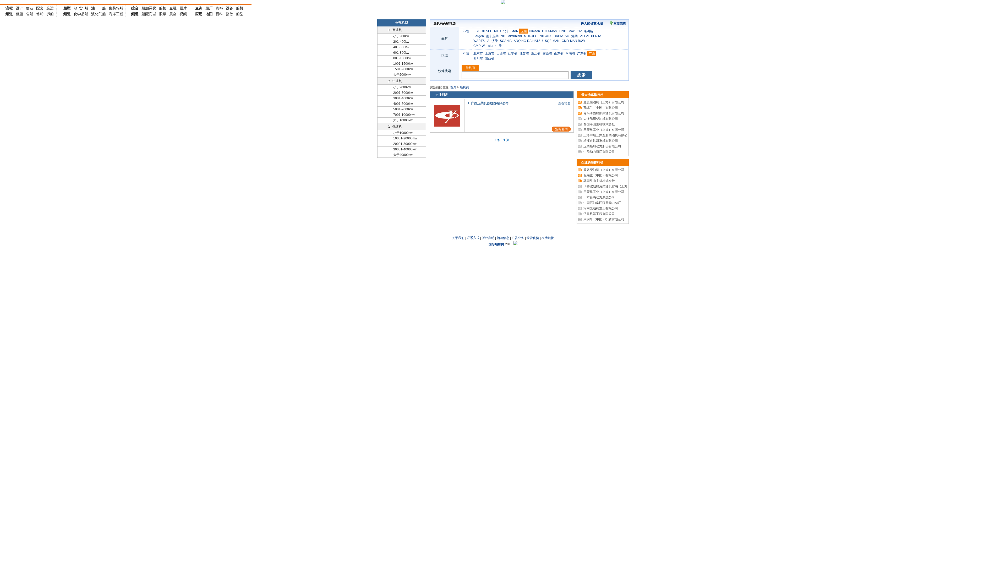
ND (503, 36)
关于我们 (458, 238)
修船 (39, 14)
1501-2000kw (403, 69)
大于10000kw (403, 120)
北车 (506, 31)
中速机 (397, 81)
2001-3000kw (403, 93)
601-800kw (401, 53)
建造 (29, 8)
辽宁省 (512, 53)
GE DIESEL (483, 31)
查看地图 (564, 103)
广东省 (582, 53)
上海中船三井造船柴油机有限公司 (604, 135)
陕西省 (489, 58)
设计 (19, 8)
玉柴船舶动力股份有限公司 (599, 146)
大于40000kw (403, 155)
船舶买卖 (148, 8)
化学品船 (81, 14)
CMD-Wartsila (483, 46)
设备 (229, 8)
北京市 (478, 53)
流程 (9, 8)
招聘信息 (503, 238)
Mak (571, 31)
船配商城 (148, 14)
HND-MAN (549, 31)
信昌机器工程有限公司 (596, 214)
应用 (199, 14)
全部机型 (401, 23)
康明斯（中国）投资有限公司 (601, 219)
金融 (173, 8)
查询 (199, 8)
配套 (39, 8)
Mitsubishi (514, 36)
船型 (67, 8)
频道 (9, 14)
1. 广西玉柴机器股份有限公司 (488, 103)
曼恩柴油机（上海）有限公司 (601, 102)
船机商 (470, 68)
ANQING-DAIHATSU (528, 41)
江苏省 (524, 53)
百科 (219, 14)
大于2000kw (402, 75)
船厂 (209, 8)
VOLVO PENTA (590, 36)
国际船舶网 (496, 244)
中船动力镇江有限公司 (596, 152)
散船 (81, 8)
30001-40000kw (405, 149)
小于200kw (401, 36)
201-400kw (401, 41)
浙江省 (535, 53)
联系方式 (473, 238)
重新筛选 (620, 23)
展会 (173, 14)
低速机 (397, 126)
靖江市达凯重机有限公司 (598, 141)
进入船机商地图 (592, 23)
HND (562, 31)
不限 (466, 31)
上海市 (489, 53)
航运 (50, 8)
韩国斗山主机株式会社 (596, 124)
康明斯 (588, 31)
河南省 (570, 53)
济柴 (494, 41)
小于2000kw (402, 87)
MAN (514, 31)
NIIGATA (545, 36)
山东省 (559, 53)
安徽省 (547, 53)
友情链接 (548, 238)
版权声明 (488, 238)
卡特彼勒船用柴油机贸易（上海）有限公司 (610, 186)
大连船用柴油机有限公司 (598, 119)
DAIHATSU (561, 36)
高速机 (397, 30)
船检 (162, 8)
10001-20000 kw (405, 138)
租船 (19, 14)
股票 (162, 14)
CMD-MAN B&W (573, 41)
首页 (453, 87)
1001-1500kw (403, 64)
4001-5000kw (403, 104)
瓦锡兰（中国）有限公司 (598, 108)
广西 (592, 53)
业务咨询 (561, 129)
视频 (183, 14)
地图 (209, 14)
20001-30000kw (405, 144)
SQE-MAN (552, 41)
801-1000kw (402, 58)
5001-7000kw (403, 109)
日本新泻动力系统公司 (596, 197)
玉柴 (524, 31)
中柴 (498, 46)
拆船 (50, 14)
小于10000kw (403, 133)
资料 (219, 8)
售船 (29, 14)
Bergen (478, 36)
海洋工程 (116, 14)
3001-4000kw (403, 98)
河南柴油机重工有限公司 (598, 208)
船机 (239, 8)
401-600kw (401, 47)
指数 (229, 14)
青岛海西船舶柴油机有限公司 (601, 113)
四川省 (478, 58)
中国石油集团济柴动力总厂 (599, 203)
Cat (579, 31)
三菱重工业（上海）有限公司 (601, 130)
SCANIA (506, 41)
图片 (183, 8)
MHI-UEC (531, 36)
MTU (497, 31)
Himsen (534, 31)
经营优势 (533, 238)
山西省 (501, 53)
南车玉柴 (492, 36)
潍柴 (574, 36)
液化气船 (98, 14)
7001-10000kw (404, 115)
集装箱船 (116, 8)
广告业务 (518, 238)
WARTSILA (481, 41)
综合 (135, 8)
